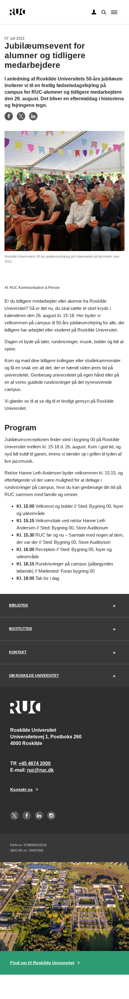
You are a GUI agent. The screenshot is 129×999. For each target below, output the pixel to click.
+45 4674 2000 (35, 763)
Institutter (20, 629)
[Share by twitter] (21, 116)
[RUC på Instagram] (51, 815)
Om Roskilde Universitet (34, 676)
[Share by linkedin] (33, 116)
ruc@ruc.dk (40, 770)
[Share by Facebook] (8, 116)
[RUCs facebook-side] (26, 815)
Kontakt (17, 652)
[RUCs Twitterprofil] (14, 815)
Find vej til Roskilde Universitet (42, 962)
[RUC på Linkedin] (39, 815)
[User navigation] (94, 12)
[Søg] (103, 11)
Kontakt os (21, 789)
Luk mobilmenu (114, 12)
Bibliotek (18, 605)
